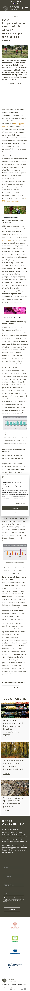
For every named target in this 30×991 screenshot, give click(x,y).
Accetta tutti (15, 508)
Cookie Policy (9, 987)
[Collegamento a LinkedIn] (18, 1)
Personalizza (14, 513)
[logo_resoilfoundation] (12, 8)
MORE (6, 736)
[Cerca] (21, 8)
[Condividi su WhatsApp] (10, 687)
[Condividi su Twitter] (7, 687)
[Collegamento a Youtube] (20, 1)
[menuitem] (21, 8)
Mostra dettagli (20, 503)
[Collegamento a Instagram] (13, 1)
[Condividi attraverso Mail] (17, 687)
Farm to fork (6, 240)
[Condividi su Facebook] (3, 687)
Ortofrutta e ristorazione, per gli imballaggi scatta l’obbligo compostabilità (13, 726)
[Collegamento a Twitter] (11, 1)
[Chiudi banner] (27, 476)
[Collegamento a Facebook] (16, 1)
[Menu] (25, 8)
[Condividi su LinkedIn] (14, 687)
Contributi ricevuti (16, 987)
